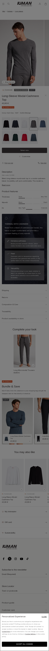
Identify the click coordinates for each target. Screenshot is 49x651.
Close (44, 617)
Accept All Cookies (24, 644)
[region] (24, 632)
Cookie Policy (6, 631)
